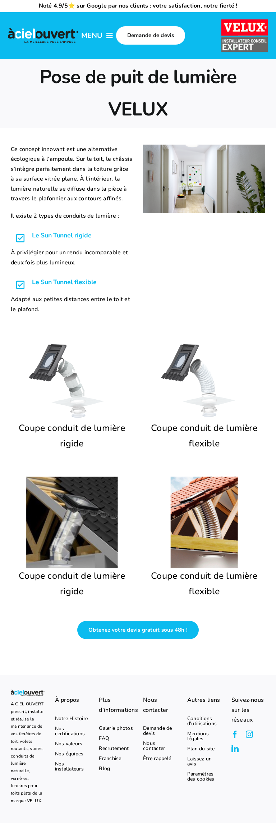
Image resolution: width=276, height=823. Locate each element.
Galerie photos (116, 728)
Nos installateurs (69, 766)
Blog (104, 768)
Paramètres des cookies (201, 777)
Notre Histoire (71, 718)
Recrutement (114, 748)
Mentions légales (198, 736)
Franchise (110, 758)
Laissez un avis (199, 761)
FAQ (104, 738)
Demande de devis (157, 731)
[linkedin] (235, 748)
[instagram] (249, 734)
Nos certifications (70, 731)
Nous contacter (154, 746)
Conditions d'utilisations (202, 721)
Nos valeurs (69, 743)
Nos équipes (69, 753)
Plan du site (201, 748)
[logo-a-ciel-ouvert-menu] (42, 29)
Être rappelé (157, 758)
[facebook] (235, 734)
